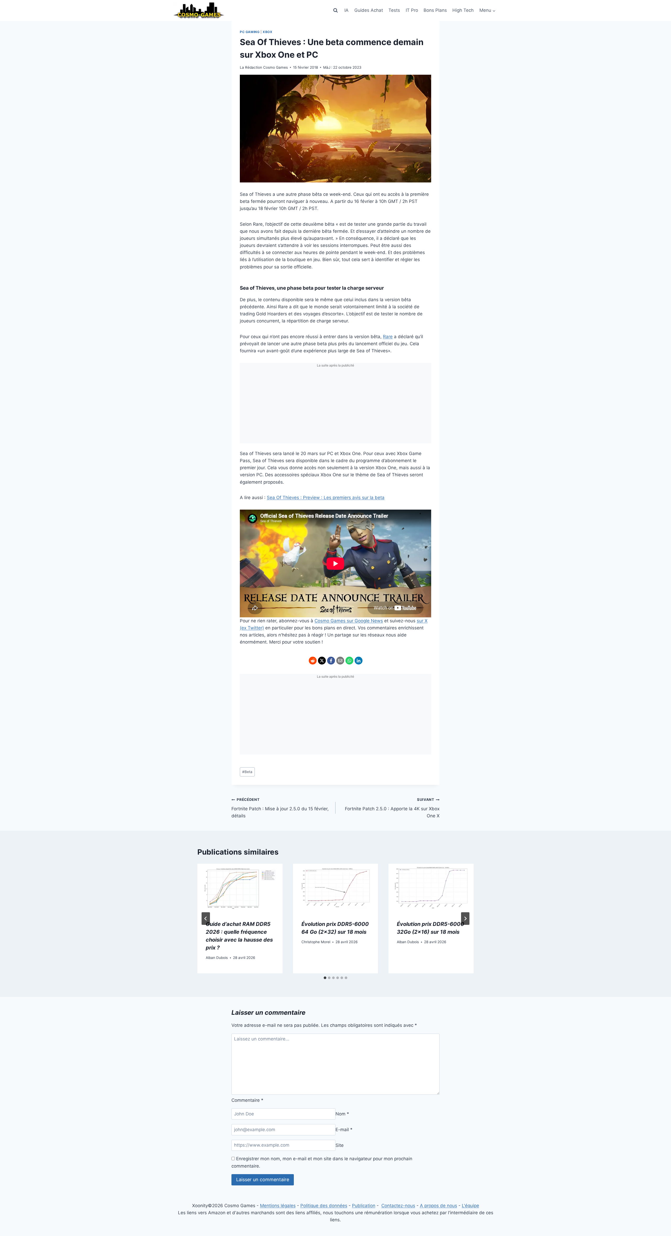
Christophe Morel (315, 942)
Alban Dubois (217, 958)
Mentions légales (278, 1205)
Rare (388, 336)
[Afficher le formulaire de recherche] (335, 10)
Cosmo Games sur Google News (349, 620)
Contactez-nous (398, 1205)
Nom (342, 1113)
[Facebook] (331, 661)
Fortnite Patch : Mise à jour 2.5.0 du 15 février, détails (280, 807)
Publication (363, 1205)
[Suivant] (465, 918)
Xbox (267, 32)
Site (340, 1145)
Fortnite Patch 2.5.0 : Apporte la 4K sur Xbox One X (392, 807)
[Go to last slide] (206, 918)
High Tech (463, 10)
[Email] (340, 661)
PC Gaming (249, 32)
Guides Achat (368, 10)
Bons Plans (435, 10)
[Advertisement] (335, 406)
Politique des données (323, 1205)
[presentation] (240, 888)
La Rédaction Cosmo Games (264, 67)
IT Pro (412, 10)
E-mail (344, 1129)
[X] (322, 661)
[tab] (325, 977)
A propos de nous (438, 1205)
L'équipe (470, 1205)
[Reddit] (313, 661)
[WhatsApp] (349, 661)
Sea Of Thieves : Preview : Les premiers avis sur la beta (326, 497)
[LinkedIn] (358, 661)
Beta (247, 772)
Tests (394, 10)
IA (346, 10)
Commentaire (247, 1100)
